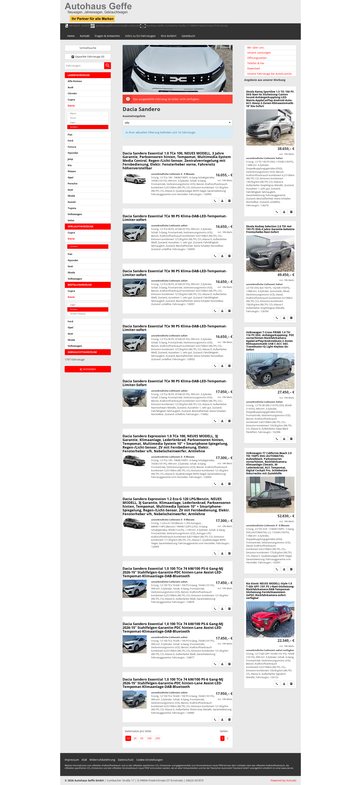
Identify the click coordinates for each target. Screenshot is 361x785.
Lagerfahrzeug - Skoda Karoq (270, 151)
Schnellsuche (88, 48)
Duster (73, 118)
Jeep (70, 159)
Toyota (72, 208)
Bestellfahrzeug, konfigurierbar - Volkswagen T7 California (270, 511)
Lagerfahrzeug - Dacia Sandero (178, 233)
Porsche (72, 183)
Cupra (71, 99)
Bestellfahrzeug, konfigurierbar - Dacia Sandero (178, 174)
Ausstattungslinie (134, 116)
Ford (70, 140)
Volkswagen (75, 214)
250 (157, 738)
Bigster (73, 113)
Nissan (72, 171)
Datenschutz (126, 759)
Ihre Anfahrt (168, 36)
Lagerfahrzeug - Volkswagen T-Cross (270, 385)
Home (71, 36)
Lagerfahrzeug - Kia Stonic (270, 633)
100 (149, 738)
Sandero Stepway (78, 314)
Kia (70, 165)
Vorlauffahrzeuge (80, 226)
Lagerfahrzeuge (79, 75)
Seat (70, 189)
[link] (215, 200)
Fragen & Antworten (107, 36)
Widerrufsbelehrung (102, 759)
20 (135, 738)
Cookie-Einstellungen (149, 759)
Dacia (71, 105)
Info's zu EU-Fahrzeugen (140, 36)
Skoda (71, 195)
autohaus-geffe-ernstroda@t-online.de (117, 25)
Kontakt (84, 36)
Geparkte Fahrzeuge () (89, 56)
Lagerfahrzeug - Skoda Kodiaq (270, 272)
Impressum (72, 759)
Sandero (73, 127)
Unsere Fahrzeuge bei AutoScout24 (269, 73)
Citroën (72, 93)
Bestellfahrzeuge (80, 284)
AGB (84, 759)
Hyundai (73, 152)
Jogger (73, 122)
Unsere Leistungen (259, 52)
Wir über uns (255, 47)
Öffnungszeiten (257, 58)
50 (141, 738)
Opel (70, 177)
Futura (72, 146)
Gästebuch (188, 36)
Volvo (71, 220)
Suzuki (72, 202)
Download (253, 68)
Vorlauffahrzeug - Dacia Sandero (178, 586)
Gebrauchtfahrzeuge (82, 352)
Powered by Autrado (283, 780)
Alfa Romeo (75, 81)
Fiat (70, 134)
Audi (70, 87)
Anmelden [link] (89, 369)
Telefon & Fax (255, 63)
